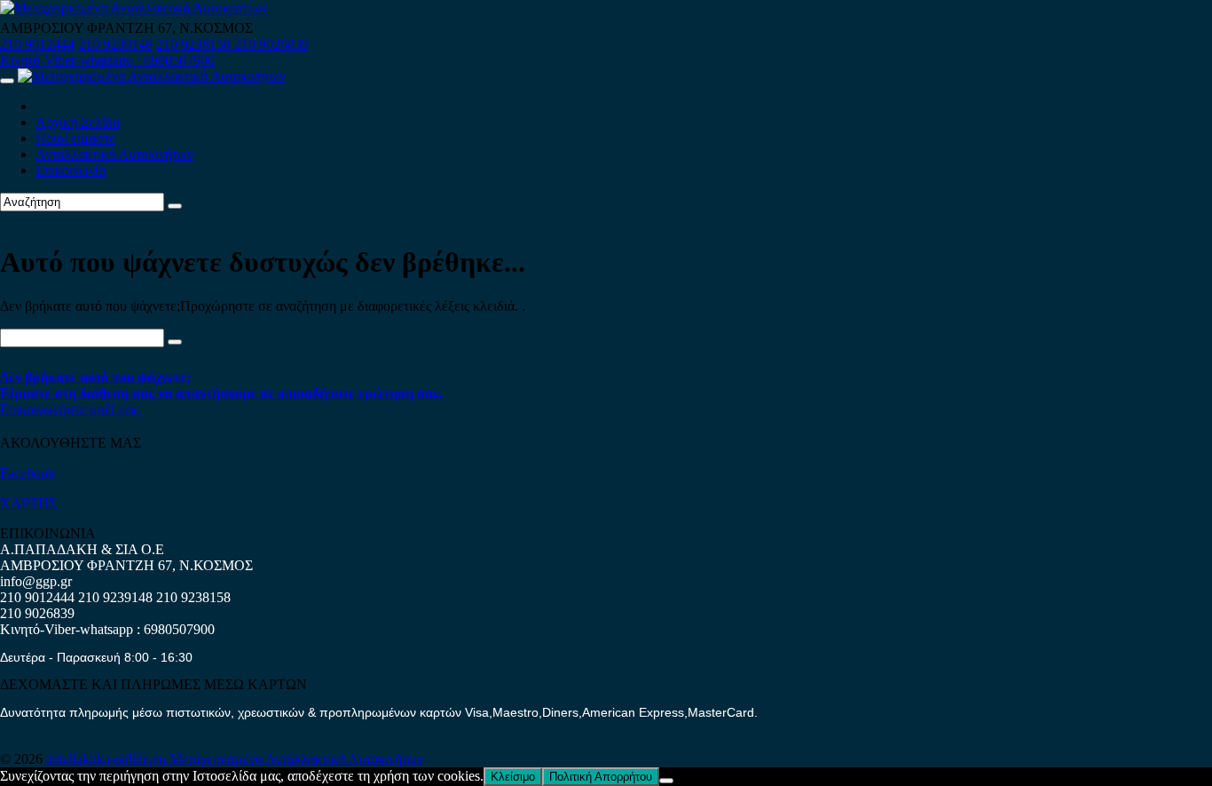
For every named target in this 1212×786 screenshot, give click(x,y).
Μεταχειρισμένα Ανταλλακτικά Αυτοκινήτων (296, 758)
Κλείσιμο (513, 776)
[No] (666, 780)
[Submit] (175, 206)
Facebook (27, 472)
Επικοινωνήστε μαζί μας (69, 409)
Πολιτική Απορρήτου (600, 776)
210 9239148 (115, 44)
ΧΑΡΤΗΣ (28, 503)
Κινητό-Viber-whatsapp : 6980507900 (107, 59)
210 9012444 (37, 44)
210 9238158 (195, 44)
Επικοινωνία (70, 170)
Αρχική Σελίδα (77, 122)
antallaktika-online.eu (107, 758)
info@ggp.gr (36, 581)
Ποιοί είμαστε (75, 138)
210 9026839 (271, 44)
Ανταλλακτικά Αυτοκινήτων (114, 154)
